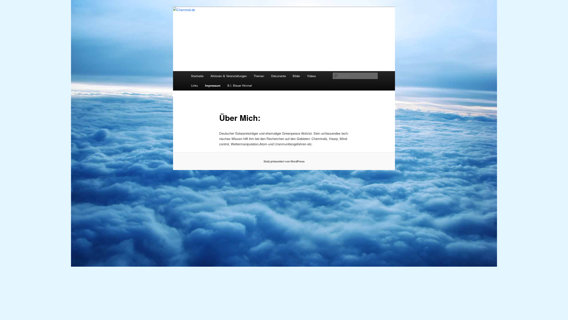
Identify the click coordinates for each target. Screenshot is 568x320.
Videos (311, 76)
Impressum (213, 85)
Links (194, 85)
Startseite (197, 76)
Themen (259, 76)
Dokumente (278, 76)
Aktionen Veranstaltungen (229, 76)
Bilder (296, 76)
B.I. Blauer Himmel (239, 85)
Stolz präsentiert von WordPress (284, 161)
